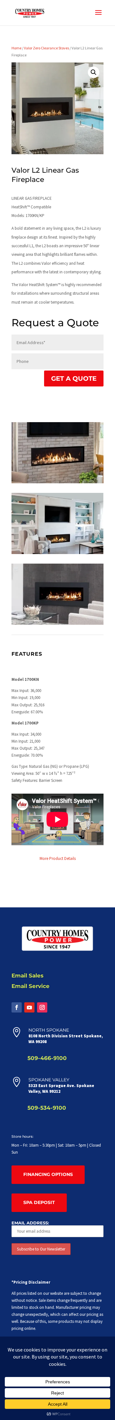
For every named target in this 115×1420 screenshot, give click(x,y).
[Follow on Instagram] (42, 1007)
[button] (93, 72)
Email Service (31, 986)
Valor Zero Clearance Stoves (46, 48)
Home (16, 48)
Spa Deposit (39, 1202)
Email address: (30, 1222)
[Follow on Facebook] (17, 1007)
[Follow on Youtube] (29, 1007)
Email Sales (27, 975)
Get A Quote (73, 378)
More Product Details (58, 858)
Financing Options (48, 1174)
